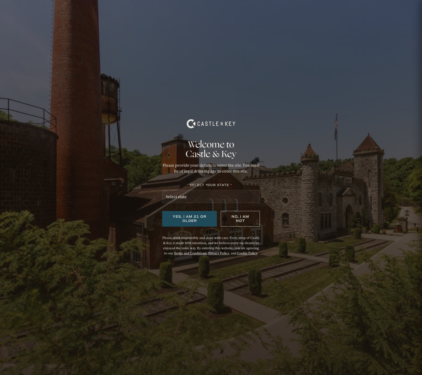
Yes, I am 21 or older (189, 219)
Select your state (211, 185)
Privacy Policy (218, 253)
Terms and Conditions (190, 253)
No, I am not (240, 219)
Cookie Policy (247, 253)
